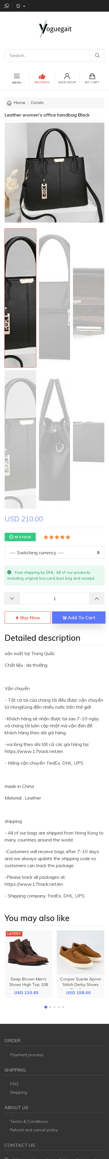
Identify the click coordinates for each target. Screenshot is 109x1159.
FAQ (14, 1083)
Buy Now (29, 617)
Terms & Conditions (29, 1121)
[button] (45, 1006)
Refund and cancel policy (34, 1129)
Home (19, 102)
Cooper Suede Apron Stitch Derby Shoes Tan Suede (80, 984)
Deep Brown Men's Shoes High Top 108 (28, 981)
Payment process (26, 1054)
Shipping (18, 1092)
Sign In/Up (67, 82)
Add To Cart (81, 617)
